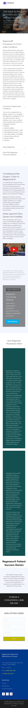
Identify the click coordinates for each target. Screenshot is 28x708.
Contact (4, 683)
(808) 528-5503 (9, 673)
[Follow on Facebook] (3, 694)
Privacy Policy (5, 686)
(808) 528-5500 (11, 670)
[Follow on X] (7, 694)
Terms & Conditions (7, 688)
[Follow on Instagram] (11, 694)
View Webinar (12, 322)
